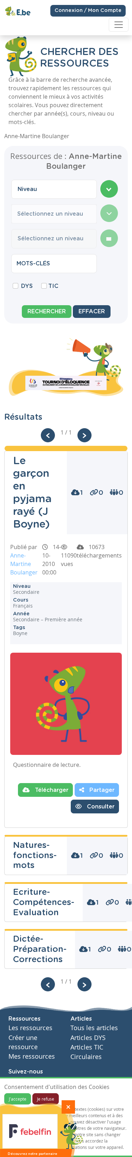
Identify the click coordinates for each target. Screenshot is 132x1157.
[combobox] (54, 189)
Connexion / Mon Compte (88, 10)
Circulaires (86, 1057)
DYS (27, 286)
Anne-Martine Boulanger (24, 564)
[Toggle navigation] (118, 25)
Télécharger (50, 790)
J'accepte (17, 1099)
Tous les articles (94, 1028)
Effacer (91, 311)
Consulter (99, 807)
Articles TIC (86, 1047)
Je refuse (45, 1099)
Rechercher (46, 311)
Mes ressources (31, 1056)
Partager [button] (101, 790)
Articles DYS (88, 1038)
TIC (53, 286)
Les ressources (30, 1028)
